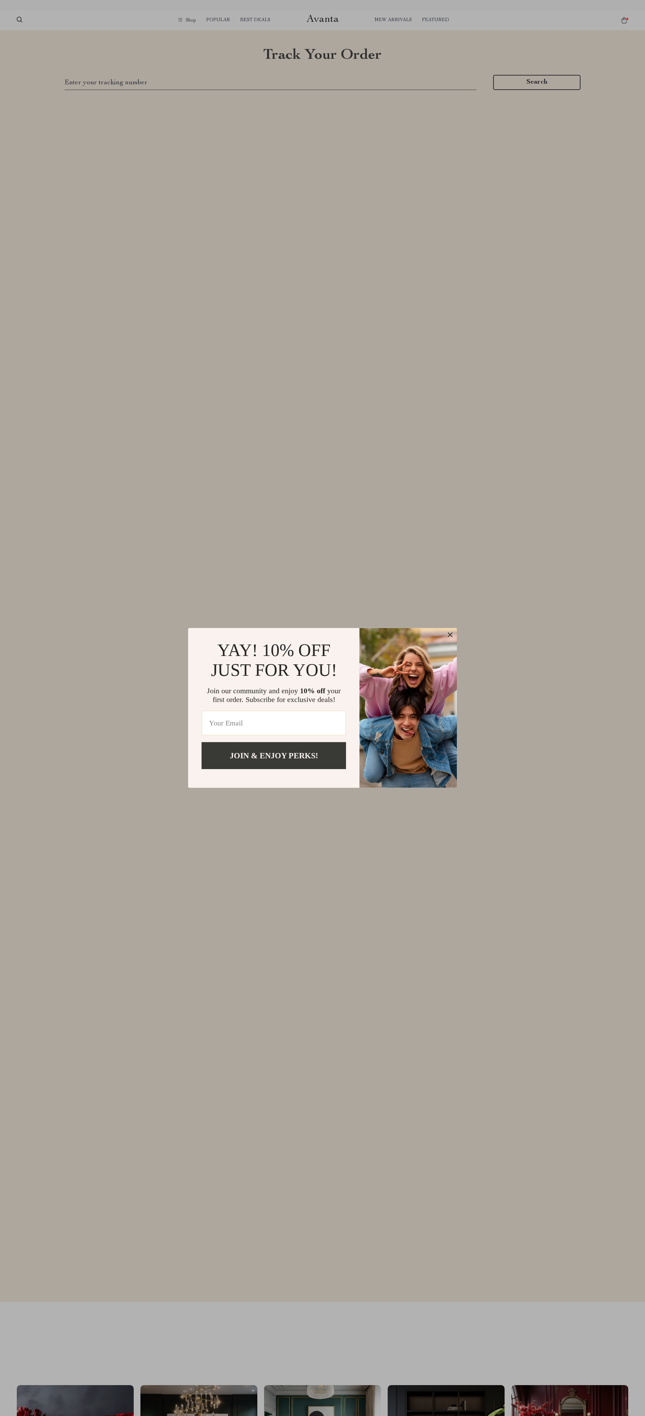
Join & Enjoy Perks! (274, 755)
